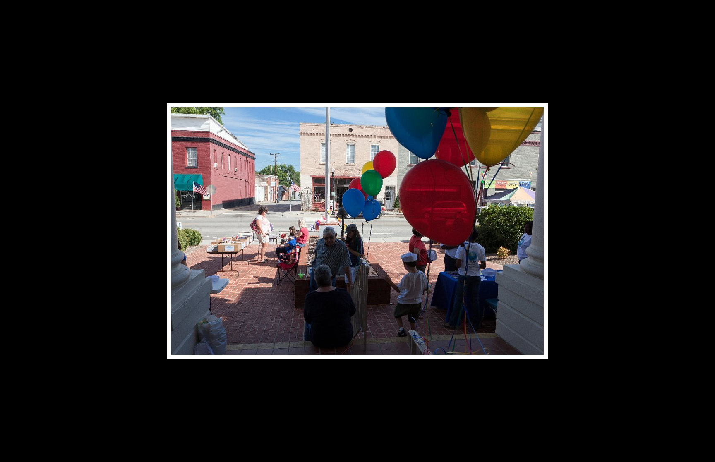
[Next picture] (427, 18)
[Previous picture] (287, 18)
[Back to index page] (312, 18)
